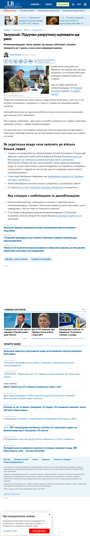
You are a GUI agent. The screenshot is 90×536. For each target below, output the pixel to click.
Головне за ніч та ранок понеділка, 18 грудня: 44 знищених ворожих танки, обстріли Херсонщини (45, 408)
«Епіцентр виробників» (74, 10)
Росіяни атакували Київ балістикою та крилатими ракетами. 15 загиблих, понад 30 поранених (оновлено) (72, 23)
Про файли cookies (10, 531)
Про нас (7, 459)
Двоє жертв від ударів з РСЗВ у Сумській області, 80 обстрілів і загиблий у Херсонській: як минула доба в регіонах (39, 397)
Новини (35, 4)
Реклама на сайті (21, 459)
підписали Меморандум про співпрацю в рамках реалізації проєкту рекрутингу (45, 158)
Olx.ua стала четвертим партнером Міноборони (41, 187)
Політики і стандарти (62, 459)
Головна (7, 30)
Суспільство (17, 30)
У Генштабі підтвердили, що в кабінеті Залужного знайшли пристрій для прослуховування (40, 239)
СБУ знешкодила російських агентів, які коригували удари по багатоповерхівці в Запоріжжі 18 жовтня (40, 429)
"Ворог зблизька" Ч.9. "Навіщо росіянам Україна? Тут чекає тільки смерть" (42, 375)
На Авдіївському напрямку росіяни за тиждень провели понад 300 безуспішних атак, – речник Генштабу (40, 449)
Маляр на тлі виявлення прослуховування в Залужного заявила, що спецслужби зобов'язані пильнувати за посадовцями (44, 249)
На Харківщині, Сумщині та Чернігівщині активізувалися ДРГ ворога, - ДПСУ (40, 418)
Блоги (49, 4)
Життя (26, 30)
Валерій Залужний (41, 259)
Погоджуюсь (39, 531)
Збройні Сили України (16, 259)
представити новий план (68, 215)
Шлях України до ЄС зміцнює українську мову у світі (32, 386)
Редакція (45, 459)
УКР (79, 4)
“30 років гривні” (27, 10)
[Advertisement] (45, 283)
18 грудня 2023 (36, 30)
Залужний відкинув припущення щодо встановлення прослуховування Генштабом (40, 229)
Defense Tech (10, 10)
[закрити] (49, 514)
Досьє (47, 13)
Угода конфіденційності (13, 462)
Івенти (35, 459)
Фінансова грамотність (49, 10)
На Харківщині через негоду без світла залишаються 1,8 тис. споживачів (39, 439)
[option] (24, 20)
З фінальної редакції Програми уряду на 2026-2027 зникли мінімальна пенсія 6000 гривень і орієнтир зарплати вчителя (31, 24)
